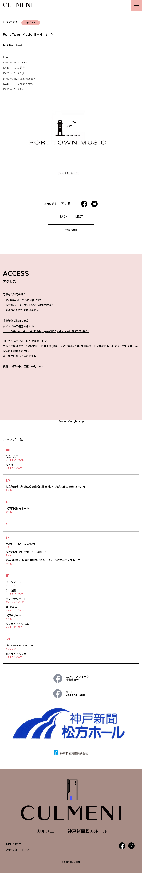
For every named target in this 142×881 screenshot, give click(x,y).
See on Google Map (71, 421)
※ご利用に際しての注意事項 (19, 356)
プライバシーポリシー (18, 849)
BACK (63, 216)
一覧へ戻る (71, 229)
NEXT (79, 216)
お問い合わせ (13, 844)
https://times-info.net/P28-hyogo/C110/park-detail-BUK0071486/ (46, 331)
